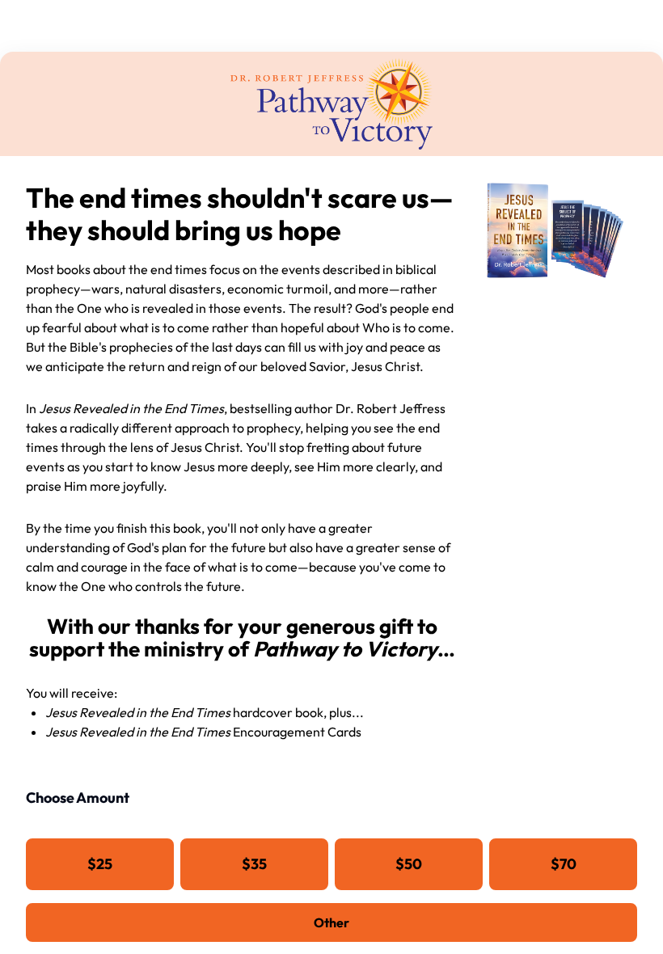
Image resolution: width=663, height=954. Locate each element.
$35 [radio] (254, 864)
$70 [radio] (563, 864)
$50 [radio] (408, 864)
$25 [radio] (99, 864)
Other (331, 922)
